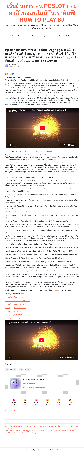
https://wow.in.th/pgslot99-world (17, 304)
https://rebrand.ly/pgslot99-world (17, 301)
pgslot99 (13, 411)
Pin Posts (68, 36)
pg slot (24, 86)
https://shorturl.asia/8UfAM (17, 318)
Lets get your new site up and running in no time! (45, 36)
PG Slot (12, 413)
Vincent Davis (12, 64)
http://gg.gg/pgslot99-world (15, 308)
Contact (21, 36)
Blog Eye (45, 450)
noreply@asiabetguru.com (36, 387)
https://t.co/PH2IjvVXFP (13, 315)
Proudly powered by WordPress (32, 450)
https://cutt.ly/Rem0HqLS (14, 311)
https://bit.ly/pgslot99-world (15, 297)
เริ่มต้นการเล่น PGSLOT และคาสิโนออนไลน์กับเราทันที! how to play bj (42, 13)
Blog (13, 36)
